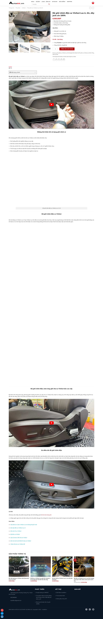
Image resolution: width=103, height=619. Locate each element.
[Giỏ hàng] (93, 3)
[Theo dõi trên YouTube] (93, 609)
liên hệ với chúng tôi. (46, 515)
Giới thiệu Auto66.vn (61, 592)
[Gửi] (49, 4)
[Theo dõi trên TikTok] (90, 609)
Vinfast (24, 8)
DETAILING (54, 1)
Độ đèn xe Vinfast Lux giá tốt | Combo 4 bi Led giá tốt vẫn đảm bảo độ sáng (40, 579)
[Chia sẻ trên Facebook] (54, 60)
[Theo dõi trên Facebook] (86, 609)
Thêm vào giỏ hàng (67, 49)
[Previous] (11, 27)
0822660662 (13, 597)
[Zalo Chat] (2, 613)
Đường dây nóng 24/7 (61, 598)
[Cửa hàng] (2, 616)
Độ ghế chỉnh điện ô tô (74, 52)
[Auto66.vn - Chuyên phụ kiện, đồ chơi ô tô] (19, 3)
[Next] (48, 27)
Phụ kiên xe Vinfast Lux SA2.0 (35, 8)
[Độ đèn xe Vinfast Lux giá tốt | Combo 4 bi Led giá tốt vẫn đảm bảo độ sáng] (40, 566)
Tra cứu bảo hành (60, 595)
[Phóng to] (10, 40)
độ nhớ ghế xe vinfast (71, 56)
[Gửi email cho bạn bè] (59, 60)
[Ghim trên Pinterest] (61, 60)
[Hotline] (2, 610)
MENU (32, 1)
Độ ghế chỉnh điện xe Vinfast (60, 56)
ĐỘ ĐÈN (38, 1)
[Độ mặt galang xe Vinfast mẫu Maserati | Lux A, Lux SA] (19, 566)
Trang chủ (11, 8)
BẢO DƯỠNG (62, 1)
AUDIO (43, 1)
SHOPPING (69, 1)
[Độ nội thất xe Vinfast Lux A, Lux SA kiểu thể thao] (62, 566)
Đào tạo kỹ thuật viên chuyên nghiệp (43, 602)
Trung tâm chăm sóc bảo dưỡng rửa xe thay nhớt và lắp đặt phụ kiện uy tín (44, 597)
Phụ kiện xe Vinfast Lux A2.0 (63, 52)
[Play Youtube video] (51, 105)
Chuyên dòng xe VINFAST (42, 592)
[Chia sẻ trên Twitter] (56, 60)
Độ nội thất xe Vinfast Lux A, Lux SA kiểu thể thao (62, 579)
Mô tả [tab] (10, 68)
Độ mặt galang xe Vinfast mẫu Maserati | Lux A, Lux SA (19, 579)
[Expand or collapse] (35, 72)
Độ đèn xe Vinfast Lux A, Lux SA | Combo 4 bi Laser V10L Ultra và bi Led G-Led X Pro (84, 580)
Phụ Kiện (18, 8)
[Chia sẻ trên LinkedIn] (64, 60)
